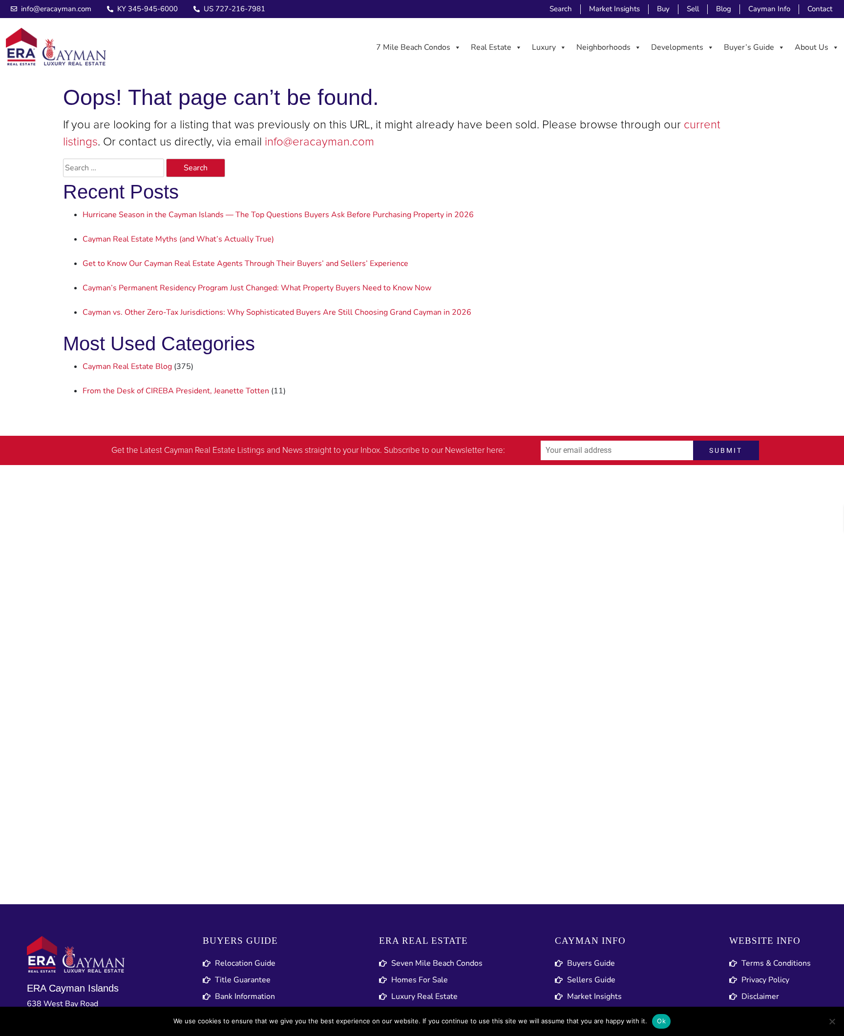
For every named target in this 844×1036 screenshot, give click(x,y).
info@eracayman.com (319, 142)
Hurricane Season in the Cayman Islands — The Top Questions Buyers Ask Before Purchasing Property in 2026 (278, 214)
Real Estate (491, 47)
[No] (832, 1021)
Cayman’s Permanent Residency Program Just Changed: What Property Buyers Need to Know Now (257, 288)
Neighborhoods (603, 47)
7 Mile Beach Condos (413, 47)
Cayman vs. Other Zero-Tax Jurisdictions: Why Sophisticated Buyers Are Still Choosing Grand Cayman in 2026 (277, 312)
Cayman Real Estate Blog (127, 366)
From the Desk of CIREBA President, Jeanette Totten (176, 391)
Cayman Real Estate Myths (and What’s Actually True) (178, 239)
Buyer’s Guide (749, 47)
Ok (661, 1021)
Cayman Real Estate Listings (214, 451)
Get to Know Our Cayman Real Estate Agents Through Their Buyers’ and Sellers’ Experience (245, 263)
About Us (811, 47)
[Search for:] (113, 168)
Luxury (544, 47)
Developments (677, 47)
